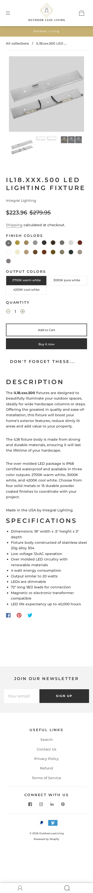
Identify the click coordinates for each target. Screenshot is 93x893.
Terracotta (44, 252)
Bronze (53, 242)
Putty (70, 242)
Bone (17, 252)
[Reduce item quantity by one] (8, 312)
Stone (62, 252)
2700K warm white (26, 280)
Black (44, 242)
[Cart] (81, 12)
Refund (46, 768)
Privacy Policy (46, 758)
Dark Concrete (8, 261)
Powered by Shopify (46, 839)
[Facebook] (8, 615)
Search (46, 739)
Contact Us (46, 749)
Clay (62, 242)
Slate (70, 252)
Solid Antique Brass (26, 242)
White (8, 252)
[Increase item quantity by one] (22, 312)
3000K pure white (66, 280)
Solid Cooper (8, 243)
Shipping (14, 225)
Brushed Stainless (35, 242)
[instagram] (41, 804)
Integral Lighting (21, 200)
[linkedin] (52, 804)
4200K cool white (26, 289)
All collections (17, 43)
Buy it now (46, 344)
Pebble (53, 252)
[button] (16, 95)
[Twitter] (30, 615)
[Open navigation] (11, 13)
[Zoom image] (46, 95)
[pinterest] (63, 804)
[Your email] (21, 696)
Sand (26, 252)
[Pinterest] (19, 615)
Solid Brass (17, 242)
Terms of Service (46, 778)
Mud (35, 252)
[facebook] (30, 804)
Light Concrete (79, 252)
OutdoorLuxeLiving (51, 833)
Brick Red (79, 242)
